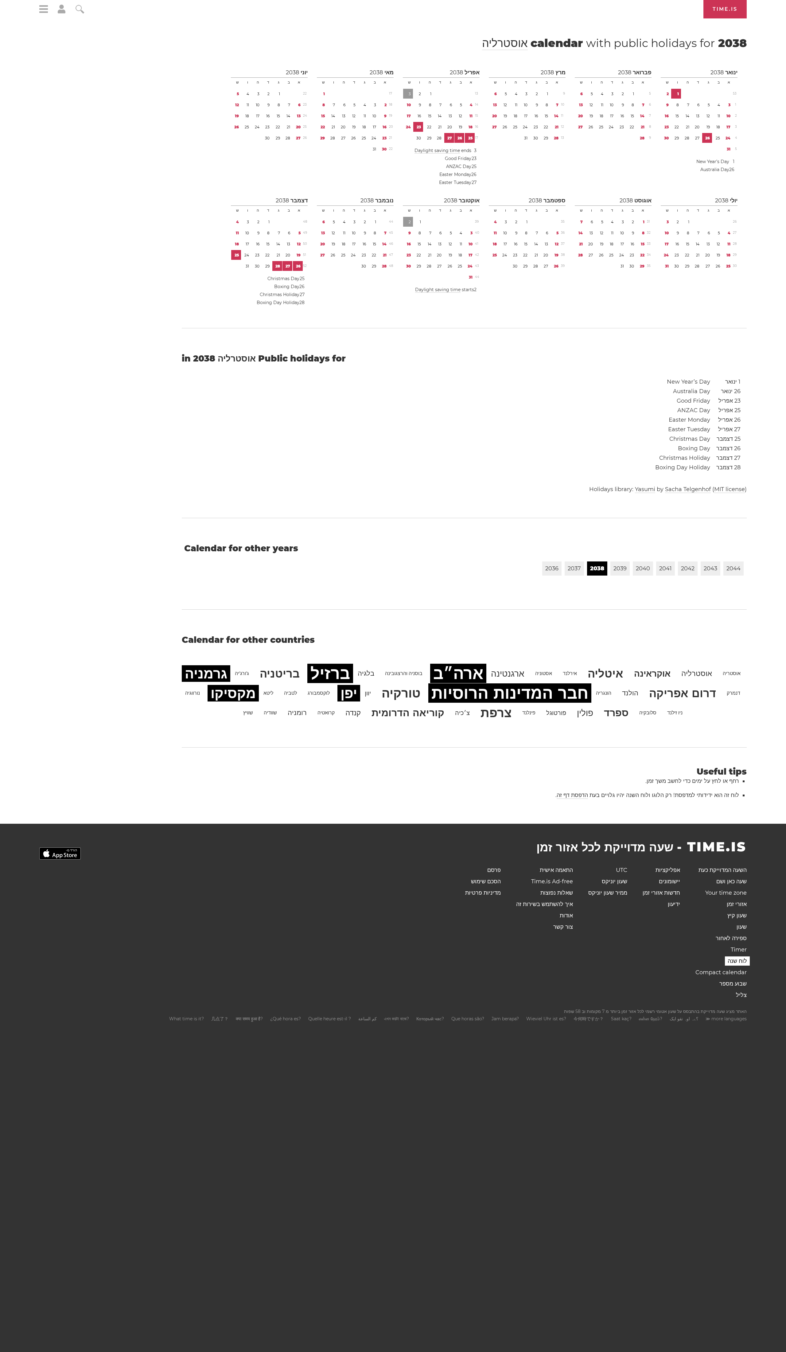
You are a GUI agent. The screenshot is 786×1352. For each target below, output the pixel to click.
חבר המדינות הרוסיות (509, 693)
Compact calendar (721, 972)
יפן (348, 693)
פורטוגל (556, 713)
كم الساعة (367, 1019)
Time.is (725, 9)
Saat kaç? (621, 1019)
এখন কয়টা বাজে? (396, 1019)
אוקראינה (652, 673)
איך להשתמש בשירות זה (544, 904)
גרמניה (206, 673)
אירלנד (570, 673)
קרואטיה (326, 713)
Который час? (430, 1019)
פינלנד (528, 713)
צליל (741, 995)
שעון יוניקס (614, 881)
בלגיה (366, 673)
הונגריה (603, 693)
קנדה (353, 712)
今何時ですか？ (589, 1019)
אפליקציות (668, 870)
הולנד (630, 693)
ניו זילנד (675, 713)
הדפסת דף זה (572, 795)
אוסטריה (732, 673)
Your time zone (726, 892)
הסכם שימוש (486, 881)
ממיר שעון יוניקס (607, 892)
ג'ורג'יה (242, 673)
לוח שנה (737, 961)
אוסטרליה (505, 43)
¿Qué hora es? (285, 1019)
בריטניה (280, 673)
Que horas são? (467, 1019)
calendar (614, 43)
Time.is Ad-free (552, 881)
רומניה (297, 713)
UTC (621, 870)
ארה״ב (458, 673)
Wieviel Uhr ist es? (546, 1019)
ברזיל (330, 673)
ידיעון (674, 904)
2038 (717, 72)
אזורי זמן (737, 904)
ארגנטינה (507, 673)
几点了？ (219, 1019)
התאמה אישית (556, 870)
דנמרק (733, 693)
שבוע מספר (733, 983)
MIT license (729, 489)
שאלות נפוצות (556, 892)
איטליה (605, 673)
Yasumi (645, 489)
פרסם (494, 870)
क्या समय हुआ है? (249, 1019)
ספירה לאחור (731, 938)
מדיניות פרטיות (483, 892)
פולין (585, 713)
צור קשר (563, 927)
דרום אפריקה (682, 693)
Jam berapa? (505, 1019)
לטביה (290, 693)
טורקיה (401, 693)
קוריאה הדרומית (408, 713)
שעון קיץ (737, 915)
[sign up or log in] (61, 11)
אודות (566, 915)
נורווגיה (192, 693)
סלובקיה (647, 713)
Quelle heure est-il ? (329, 1019)
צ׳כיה (462, 713)
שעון (742, 927)
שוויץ (248, 713)
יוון (368, 693)
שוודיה (270, 713)
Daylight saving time (437, 150)
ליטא (268, 693)
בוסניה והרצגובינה (403, 673)
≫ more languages (726, 1019)
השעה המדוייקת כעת (722, 870)
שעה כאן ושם (731, 881)
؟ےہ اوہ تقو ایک (684, 1019)
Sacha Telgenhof (688, 489)
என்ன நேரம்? (650, 1019)
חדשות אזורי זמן (661, 892)
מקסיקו (233, 693)
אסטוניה (543, 673)
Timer (739, 949)
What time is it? (186, 1019)
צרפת (496, 712)
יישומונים (669, 881)
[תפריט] (43, 10)
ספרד (616, 713)
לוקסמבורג (319, 693)
